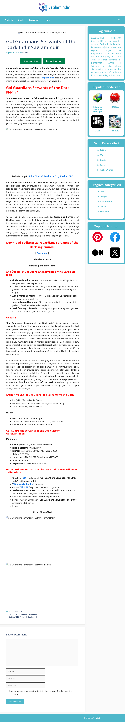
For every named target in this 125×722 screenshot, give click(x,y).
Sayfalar (47, 20)
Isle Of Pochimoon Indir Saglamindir (23, 614)
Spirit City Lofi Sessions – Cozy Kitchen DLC (51, 176)
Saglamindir (82, 7)
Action (11, 611)
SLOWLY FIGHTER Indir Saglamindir (23, 617)
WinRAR (24, 487)
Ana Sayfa (9, 20)
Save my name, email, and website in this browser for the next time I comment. (41, 693)
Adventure (19, 611)
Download (42, 253)
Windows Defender (23, 484)
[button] (119, 20)
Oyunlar (21, 20)
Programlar (34, 20)
